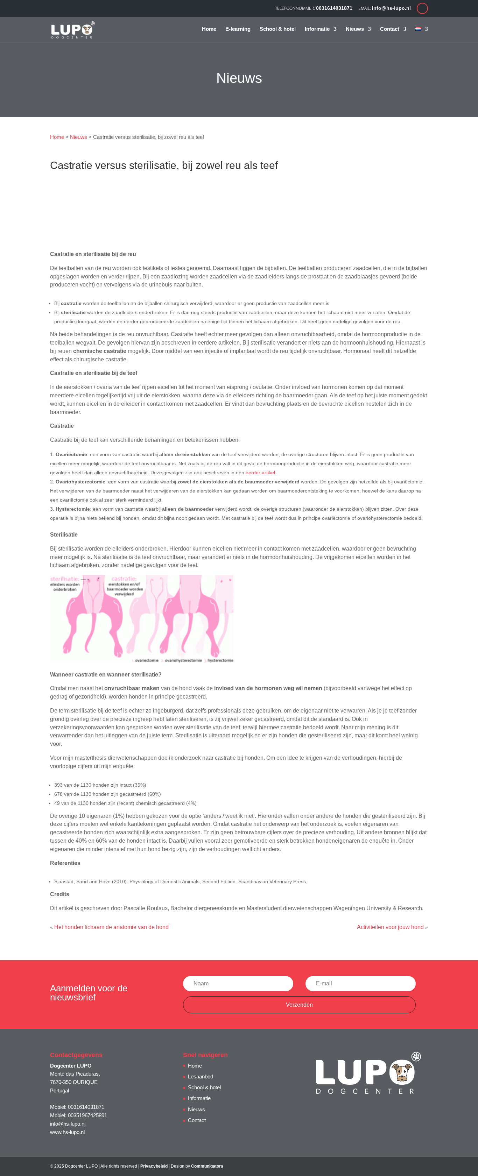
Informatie (317, 29)
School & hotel (278, 29)
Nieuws (355, 29)
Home (209, 29)
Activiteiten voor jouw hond (390, 927)
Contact (389, 29)
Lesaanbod (200, 1076)
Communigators (207, 1166)
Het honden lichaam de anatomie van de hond (111, 927)
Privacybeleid (154, 1166)
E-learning (238, 29)
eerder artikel (260, 472)
